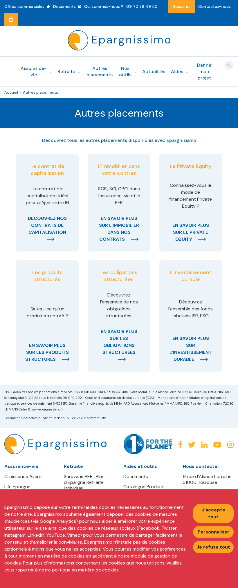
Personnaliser (213, 532)
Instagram (230, 445)
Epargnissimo (119, 40)
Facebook (180, 444)
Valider (229, 65)
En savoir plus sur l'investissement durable (191, 348)
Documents (135, 477)
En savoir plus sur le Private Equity (190, 232)
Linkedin (204, 445)
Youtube (217, 445)
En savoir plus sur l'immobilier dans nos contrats (119, 228)
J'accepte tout (213, 513)
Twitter (191, 445)
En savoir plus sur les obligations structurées (119, 341)
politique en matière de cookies (85, 570)
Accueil (11, 92)
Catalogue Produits (144, 487)
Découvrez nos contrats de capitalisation (47, 225)
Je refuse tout (213, 547)
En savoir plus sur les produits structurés (47, 352)
